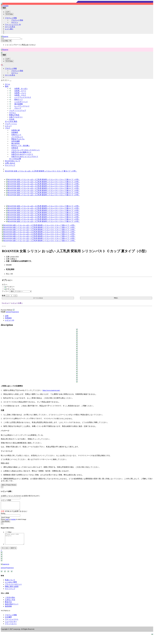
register (13, 519)
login (7, 519)
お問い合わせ (10, 163)
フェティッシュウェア (17, 110)
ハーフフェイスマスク (22, 97)
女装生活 (14, 148)
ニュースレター (11, 621)
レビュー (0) (9, 320)
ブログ (7, 128)
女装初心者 (15, 130)
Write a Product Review (9, 485)
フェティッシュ (11, 124)
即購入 (116, 298)
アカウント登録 (17, 20)
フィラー (5, 291)
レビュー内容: (6, 500)
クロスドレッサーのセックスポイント (25, 150)
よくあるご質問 (11, 582)
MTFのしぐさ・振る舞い (20, 145)
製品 (6, 86)
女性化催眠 (15, 141)
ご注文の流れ (10, 597)
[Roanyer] (5, 564)
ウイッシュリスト (11, 619)
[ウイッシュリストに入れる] (3, 246)
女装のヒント (16, 134)
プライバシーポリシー (13, 584)
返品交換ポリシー (11, 604)
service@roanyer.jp (12, 312)
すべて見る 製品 (11, 121)
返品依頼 (8, 606)
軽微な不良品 (14, 115)
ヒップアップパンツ (21, 106)
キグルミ (12, 113)
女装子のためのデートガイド (22, 154)
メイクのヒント (17, 137)
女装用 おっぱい (21, 88)
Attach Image (5, 517)
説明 (6, 316)
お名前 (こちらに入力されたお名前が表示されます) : (20, 496)
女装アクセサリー (16, 117)
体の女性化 (15, 143)
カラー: (4, 284)
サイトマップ (10, 165)
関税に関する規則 (11, 586)
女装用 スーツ (20, 91)
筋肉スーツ (18, 99)
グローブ (17, 108)
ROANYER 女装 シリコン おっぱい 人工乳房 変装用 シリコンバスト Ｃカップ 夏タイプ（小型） (41, 171)
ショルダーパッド (21, 102)
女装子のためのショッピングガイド (24, 156)
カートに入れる (38, 298)
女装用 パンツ (20, 93)
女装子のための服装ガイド (21, 152)
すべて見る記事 (15, 159)
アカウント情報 (11, 615)
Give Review (5, 521)
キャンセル (5, 548)
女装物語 (14, 132)
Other (9, 532)
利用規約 (8, 318)
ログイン (14, 22)
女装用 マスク (20, 95)
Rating (3, 513)
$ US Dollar (9, 14)
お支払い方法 (10, 600)
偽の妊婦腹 (18, 104)
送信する (13, 548)
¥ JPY (8, 12)
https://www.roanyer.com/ (51, 390)
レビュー (8, 126)
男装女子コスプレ (18, 139)
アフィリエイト (11, 624)
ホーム (7, 84)
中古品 (11, 119)
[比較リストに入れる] (5, 246)
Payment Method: (7, 310)
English (5, 6)
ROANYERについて (12, 161)
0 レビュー (6, 303)
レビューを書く (17, 303)
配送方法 (8, 602)
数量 (3, 295)
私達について (10, 580)
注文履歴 (8, 617)
